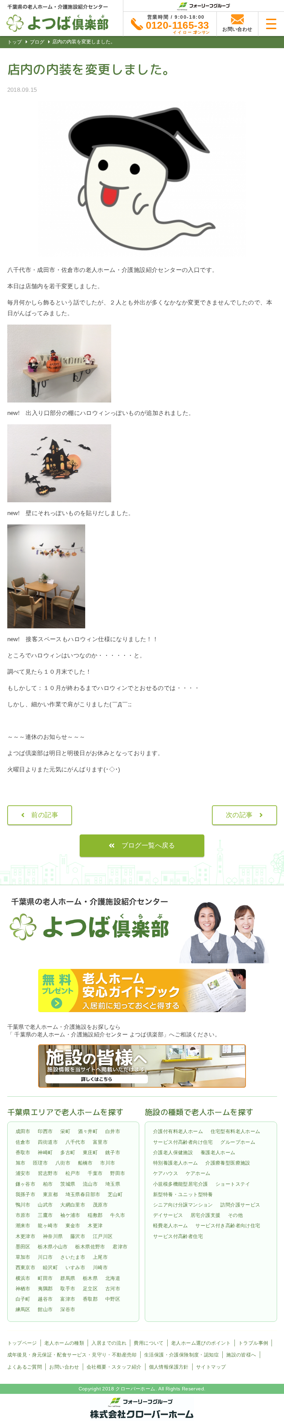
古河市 (112, 1288)
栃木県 (90, 1278)
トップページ (22, 1343)
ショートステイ (232, 1184)
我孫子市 (26, 1194)
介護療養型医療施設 (227, 1163)
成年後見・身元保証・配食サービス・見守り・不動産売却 (72, 1354)
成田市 (23, 1131)
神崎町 (45, 1152)
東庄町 (90, 1152)
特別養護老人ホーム (175, 1163)
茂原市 (100, 1205)
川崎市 (100, 1268)
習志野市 (48, 1173)
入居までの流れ (108, 1343)
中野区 (112, 1299)
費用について (148, 1343)
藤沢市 (77, 1236)
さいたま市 (72, 1257)
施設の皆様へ (241, 1354)
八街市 (62, 1163)
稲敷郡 (95, 1215)
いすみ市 (75, 1268)
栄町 (65, 1131)
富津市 (67, 1299)
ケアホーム (198, 1173)
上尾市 (100, 1257)
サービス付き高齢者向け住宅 (227, 1226)
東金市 (72, 1226)
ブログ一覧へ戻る (148, 845)
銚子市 (112, 1152)
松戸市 (72, 1173)
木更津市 (26, 1236)
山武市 (45, 1205)
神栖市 (23, 1288)
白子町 (23, 1299)
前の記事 (44, 815)
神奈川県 (53, 1236)
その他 (235, 1215)
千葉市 (95, 1173)
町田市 (45, 1278)
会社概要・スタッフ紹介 (114, 1367)
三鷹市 (45, 1215)
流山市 (90, 1184)
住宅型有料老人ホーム (235, 1131)
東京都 (50, 1194)
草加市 (23, 1257)
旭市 (21, 1163)
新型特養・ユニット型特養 (183, 1194)
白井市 (112, 1131)
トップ (14, 42)
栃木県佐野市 (90, 1246)
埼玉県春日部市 (82, 1194)
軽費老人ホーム (170, 1226)
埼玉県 (112, 1184)
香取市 (23, 1152)
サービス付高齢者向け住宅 (183, 1142)
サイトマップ (211, 1367)
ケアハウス (165, 1173)
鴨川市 (23, 1205)
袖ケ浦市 (70, 1215)
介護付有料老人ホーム (178, 1131)
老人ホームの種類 (64, 1343)
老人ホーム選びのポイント (201, 1343)
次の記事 (239, 815)
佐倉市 (23, 1142)
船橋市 (85, 1163)
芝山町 (115, 1194)
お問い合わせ (64, 1367)
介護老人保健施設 (173, 1152)
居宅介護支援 (205, 1215)
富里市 (100, 1142)
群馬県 (67, 1278)
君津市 (120, 1246)
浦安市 (23, 1173)
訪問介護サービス (240, 1205)
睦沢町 (50, 1268)
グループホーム (237, 1142)
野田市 (117, 1173)
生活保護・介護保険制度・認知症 (181, 1354)
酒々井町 (88, 1131)
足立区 (90, 1288)
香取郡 (90, 1299)
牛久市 (117, 1215)
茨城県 (67, 1184)
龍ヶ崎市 (48, 1226)
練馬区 (23, 1309)
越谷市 (45, 1299)
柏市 (48, 1184)
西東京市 (26, 1268)
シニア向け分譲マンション (183, 1205)
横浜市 (23, 1278)
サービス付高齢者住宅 (178, 1236)
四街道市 (48, 1142)
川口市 (45, 1257)
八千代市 (75, 1142)
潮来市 (23, 1226)
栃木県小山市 (53, 1246)
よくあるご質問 (24, 1367)
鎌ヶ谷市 (26, 1184)
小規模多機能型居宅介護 (180, 1184)
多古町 (67, 1152)
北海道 (112, 1278)
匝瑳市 (40, 1163)
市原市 (23, 1215)
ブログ (37, 42)
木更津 (95, 1226)
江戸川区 (103, 1236)
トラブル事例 (253, 1343)
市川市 (107, 1163)
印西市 (45, 1131)
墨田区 (23, 1246)
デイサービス (168, 1215)
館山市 (45, 1309)
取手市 (67, 1288)
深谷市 (67, 1309)
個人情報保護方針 (169, 1367)
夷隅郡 (45, 1288)
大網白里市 (72, 1205)
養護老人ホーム (218, 1152)
